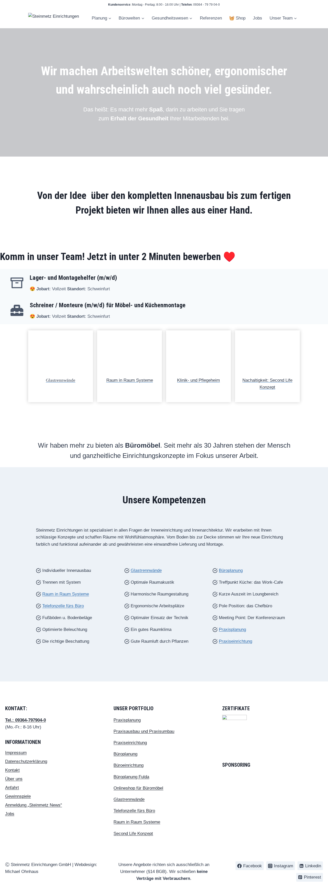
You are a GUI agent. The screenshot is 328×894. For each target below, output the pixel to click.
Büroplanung (231, 570)
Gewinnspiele (18, 796)
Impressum (16, 752)
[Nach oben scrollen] (318, 868)
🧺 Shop (237, 18)
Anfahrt (12, 787)
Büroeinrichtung (129, 765)
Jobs (257, 18)
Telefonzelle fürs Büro (63, 605)
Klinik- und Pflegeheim (198, 380)
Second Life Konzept (133, 833)
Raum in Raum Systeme (129, 380)
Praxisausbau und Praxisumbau (144, 731)
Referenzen (211, 18)
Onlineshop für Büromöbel (138, 788)
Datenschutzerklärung (26, 761)
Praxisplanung (232, 629)
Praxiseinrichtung (235, 641)
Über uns (14, 778)
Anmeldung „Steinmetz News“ (33, 805)
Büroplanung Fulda (131, 776)
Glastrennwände (60, 380)
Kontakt (12, 770)
